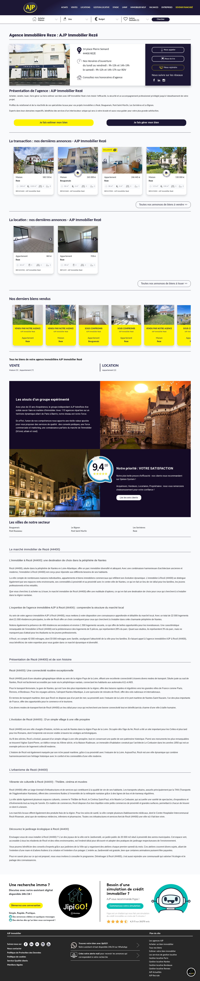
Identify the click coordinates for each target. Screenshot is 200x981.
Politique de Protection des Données (24, 953)
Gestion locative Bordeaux (160, 965)
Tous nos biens (155, 948)
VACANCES (153, 8)
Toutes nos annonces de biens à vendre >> (163, 204)
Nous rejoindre (170, 67)
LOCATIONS (85, 8)
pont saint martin (79, 531)
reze (18, 181)
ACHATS (64, 8)
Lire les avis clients (129, 497)
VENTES (74, 8)
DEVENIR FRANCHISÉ (184, 8)
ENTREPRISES (166, 8)
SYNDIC (116, 8)
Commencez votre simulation (125, 906)
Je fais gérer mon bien (146, 122)
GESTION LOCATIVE (101, 8)
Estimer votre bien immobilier (162, 951)
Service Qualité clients (17, 961)
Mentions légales (15, 965)
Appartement (110, 177)
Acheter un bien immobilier (161, 944)
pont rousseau (15, 531)
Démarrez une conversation (25, 906)
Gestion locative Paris (158, 958)
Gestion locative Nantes (159, 962)
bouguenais (65, 181)
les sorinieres (139, 528)
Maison (19, 177)
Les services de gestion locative (163, 955)
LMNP (124, 8)
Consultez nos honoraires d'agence (102, 77)
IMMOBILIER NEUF (138, 8)
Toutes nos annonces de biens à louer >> (164, 283)
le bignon (75, 528)
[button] (17, 160)
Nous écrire (170, 59)
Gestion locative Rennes (159, 969)
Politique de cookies (16, 957)
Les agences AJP (156, 941)
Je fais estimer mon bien (53, 122)
